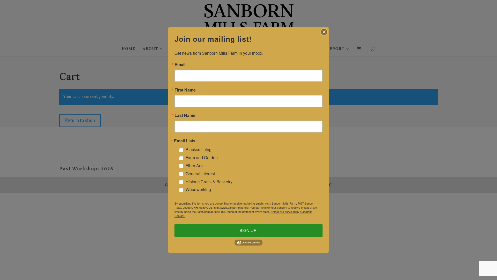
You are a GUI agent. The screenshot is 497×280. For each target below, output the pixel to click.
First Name (185, 90)
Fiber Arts (194, 166)
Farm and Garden (202, 157)
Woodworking (198, 190)
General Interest (200, 174)
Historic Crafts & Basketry (209, 182)
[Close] (324, 32)
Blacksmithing (198, 150)
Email (179, 64)
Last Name (184, 115)
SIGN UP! (248, 230)
